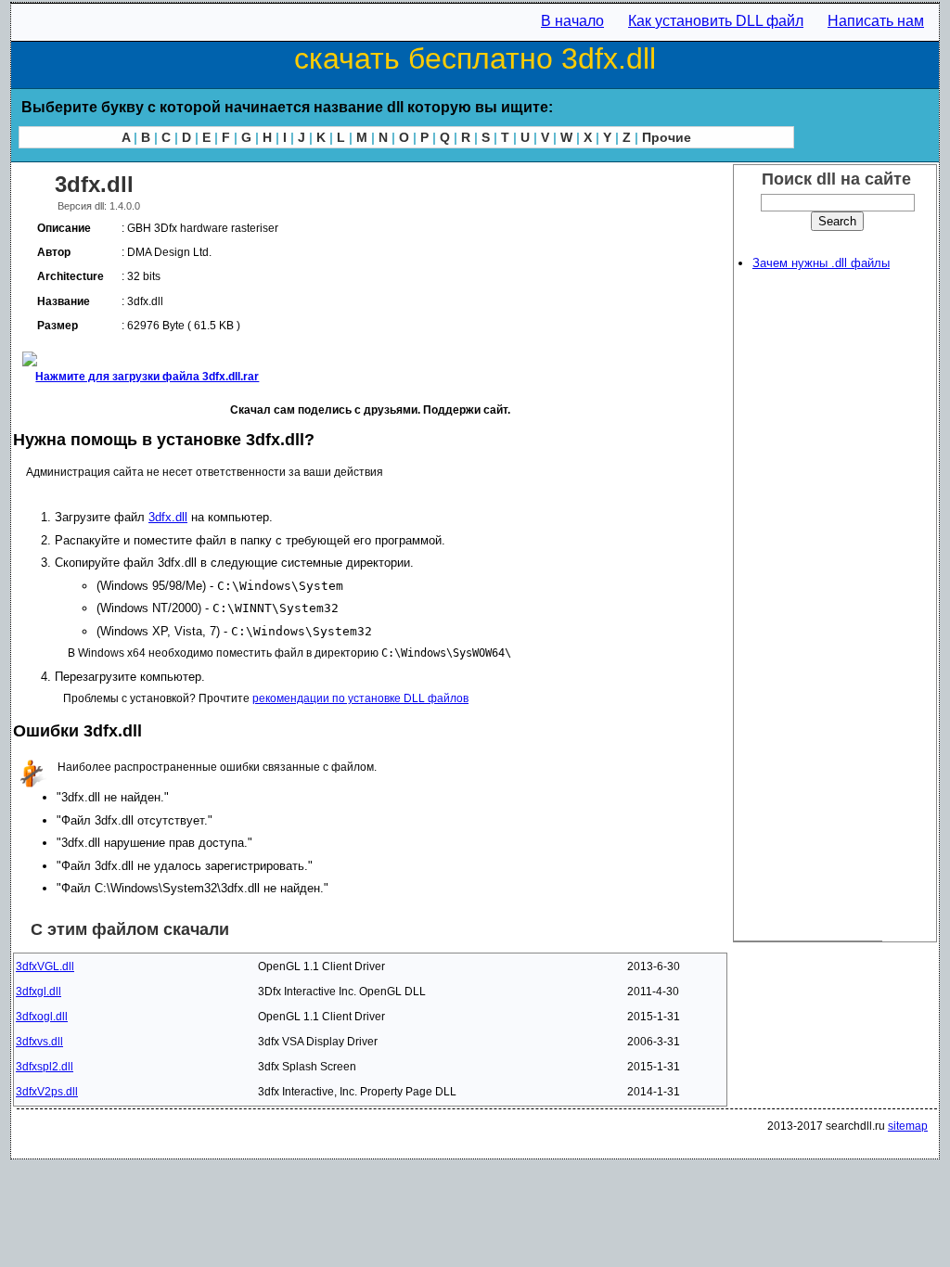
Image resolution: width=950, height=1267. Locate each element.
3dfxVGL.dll (45, 966)
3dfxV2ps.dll (47, 1091)
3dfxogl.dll (42, 1016)
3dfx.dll (167, 517)
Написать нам (876, 21)
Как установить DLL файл (715, 21)
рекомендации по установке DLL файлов (360, 698)
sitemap (908, 1126)
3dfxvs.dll (39, 1041)
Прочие (666, 137)
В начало (572, 21)
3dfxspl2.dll (44, 1066)
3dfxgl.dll (38, 991)
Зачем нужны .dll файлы (821, 263)
